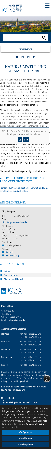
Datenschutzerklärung (36, 423)
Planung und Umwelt (13, 279)
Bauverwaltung (12, 255)
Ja (20, 139)
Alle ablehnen (25, 438)
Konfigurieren (25, 432)
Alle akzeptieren (25, 444)
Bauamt (9, 252)
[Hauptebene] (12, 8)
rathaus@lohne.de (16, 320)
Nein (26, 139)
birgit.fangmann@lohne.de (14, 222)
